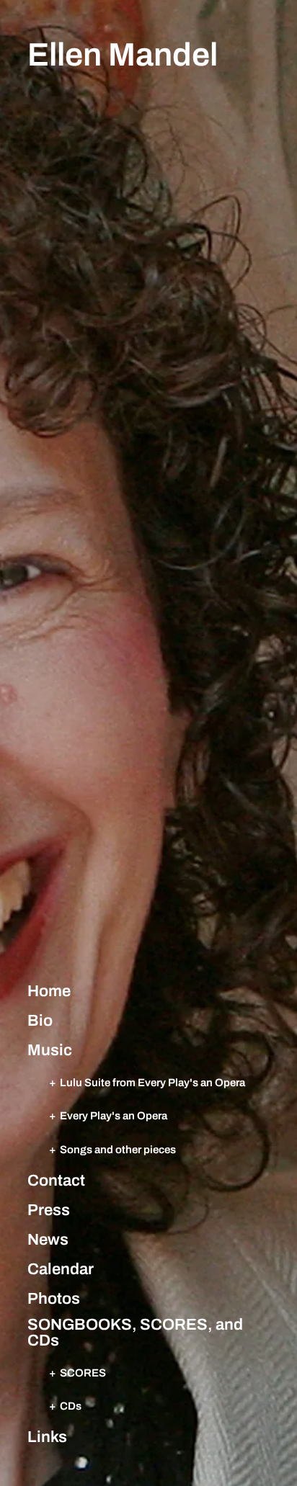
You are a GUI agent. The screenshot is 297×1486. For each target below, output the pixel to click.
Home (49, 991)
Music (49, 1050)
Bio (40, 1021)
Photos (53, 1299)
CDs (70, 1406)
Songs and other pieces (118, 1149)
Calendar (60, 1269)
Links (47, 1437)
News (47, 1240)
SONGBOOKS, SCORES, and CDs (135, 1332)
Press (48, 1210)
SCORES (83, 1372)
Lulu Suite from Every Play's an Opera (152, 1082)
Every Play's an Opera (113, 1115)
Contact (56, 1181)
